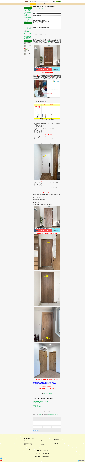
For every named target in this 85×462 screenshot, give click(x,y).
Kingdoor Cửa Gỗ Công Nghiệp (27, 33)
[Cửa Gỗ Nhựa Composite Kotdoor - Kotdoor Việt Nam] (26, 1)
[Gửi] (47, 1)
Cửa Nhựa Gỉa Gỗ (48, 391)
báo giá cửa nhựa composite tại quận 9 (52, 414)
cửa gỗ (50, 192)
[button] (53, 1)
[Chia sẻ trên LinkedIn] (49, 411)
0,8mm (49, 41)
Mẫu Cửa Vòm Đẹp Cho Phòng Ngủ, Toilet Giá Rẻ (27, 25)
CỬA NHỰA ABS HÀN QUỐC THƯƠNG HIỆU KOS (40, 401)
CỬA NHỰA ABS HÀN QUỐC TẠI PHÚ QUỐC (27, 28)
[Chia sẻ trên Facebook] (44, 411)
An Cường (54, 122)
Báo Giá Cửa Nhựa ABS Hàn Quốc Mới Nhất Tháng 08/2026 (28, 10)
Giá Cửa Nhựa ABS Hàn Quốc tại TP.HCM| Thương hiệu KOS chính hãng (27, 12)
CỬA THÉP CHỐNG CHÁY (37, 406)
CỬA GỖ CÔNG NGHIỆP (36, 402)
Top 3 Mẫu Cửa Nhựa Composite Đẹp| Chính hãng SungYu (27, 15)
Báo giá (33, 5)
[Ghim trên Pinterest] (48, 411)
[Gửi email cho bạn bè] (47, 411)
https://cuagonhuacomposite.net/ (48, 393)
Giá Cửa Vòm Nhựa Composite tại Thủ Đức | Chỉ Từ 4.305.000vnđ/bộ (28, 20)
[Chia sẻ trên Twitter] (45, 411)
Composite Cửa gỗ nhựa (26, 27)
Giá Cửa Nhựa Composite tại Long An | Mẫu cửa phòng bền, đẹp (27, 17)
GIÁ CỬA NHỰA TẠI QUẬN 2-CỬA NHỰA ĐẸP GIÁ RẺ (28, 34)
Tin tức (35, 5)
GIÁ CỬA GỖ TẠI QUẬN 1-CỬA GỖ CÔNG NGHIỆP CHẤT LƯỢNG (27, 38)
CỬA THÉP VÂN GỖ (36, 405)
